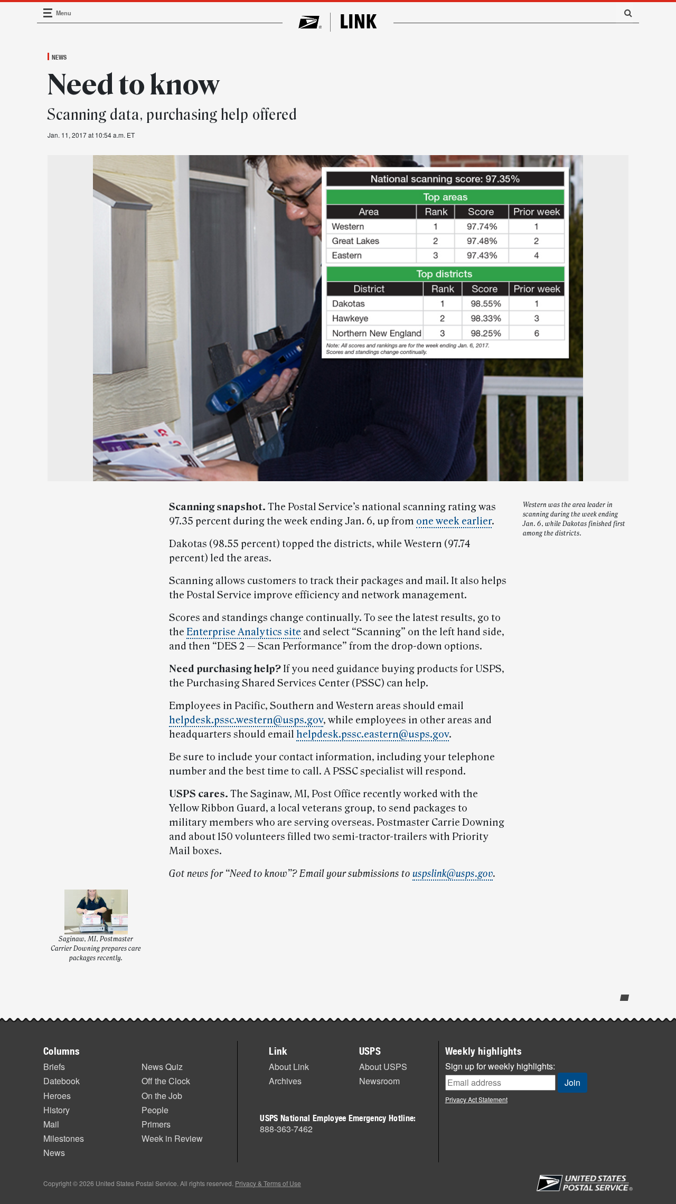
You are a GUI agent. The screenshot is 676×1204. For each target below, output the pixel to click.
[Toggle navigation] (48, 12)
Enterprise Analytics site (243, 632)
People (155, 1110)
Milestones (63, 1138)
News (59, 57)
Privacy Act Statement (476, 1099)
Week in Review (172, 1138)
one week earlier (454, 521)
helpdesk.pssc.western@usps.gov (246, 720)
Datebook (61, 1081)
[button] (624, 12)
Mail (51, 1124)
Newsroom (379, 1081)
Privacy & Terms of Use (268, 1183)
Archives (285, 1081)
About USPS (383, 1066)
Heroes (57, 1096)
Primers (156, 1124)
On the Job (162, 1096)
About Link (289, 1066)
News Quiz (162, 1066)
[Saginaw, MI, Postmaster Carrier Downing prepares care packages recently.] (96, 912)
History (56, 1110)
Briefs (54, 1066)
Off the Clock (166, 1081)
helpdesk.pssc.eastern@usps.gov (372, 734)
